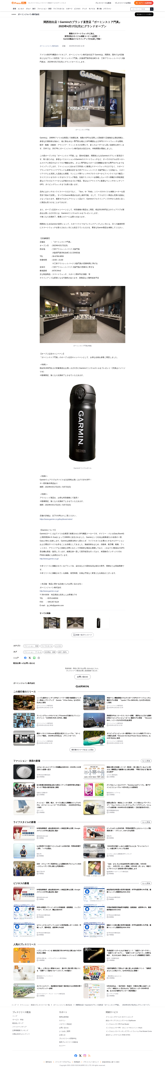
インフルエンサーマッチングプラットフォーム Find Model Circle (129, 1031)
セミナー (62, 1046)
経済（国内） (63, 652)
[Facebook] (25, 658)
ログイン (62, 1020)
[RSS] (89, 1055)
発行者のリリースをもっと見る (83, 750)
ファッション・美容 (44, 9)
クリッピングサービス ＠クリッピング (119, 1017)
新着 (14, 9)
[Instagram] (84, 1055)
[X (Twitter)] (30, 658)
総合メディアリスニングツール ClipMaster (121, 1020)
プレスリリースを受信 (123, 3)
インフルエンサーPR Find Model (117, 1024)
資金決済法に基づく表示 (110, 1062)
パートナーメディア (19, 1027)
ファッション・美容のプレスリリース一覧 (35, 1005)
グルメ (28, 9)
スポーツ (69, 9)
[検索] (151, 9)
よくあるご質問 (64, 1031)
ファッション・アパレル (33, 652)
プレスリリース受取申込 (67, 1038)
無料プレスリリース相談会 (68, 1042)
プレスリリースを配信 (103, 3)
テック (84, 9)
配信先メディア (17, 1023)
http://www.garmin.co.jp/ (49, 559)
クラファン (107, 9)
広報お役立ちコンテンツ (21, 1034)
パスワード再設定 (65, 1024)
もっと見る (146, 761)
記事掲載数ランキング (20, 1030)
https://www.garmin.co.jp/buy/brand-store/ (56, 519)
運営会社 (49, 1062)
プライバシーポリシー (91, 1062)
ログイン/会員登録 (145, 3)
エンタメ (21, 9)
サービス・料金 (17, 1019)
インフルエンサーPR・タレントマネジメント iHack (124, 1028)
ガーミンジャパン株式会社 (49, 46)
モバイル (92, 9)
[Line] (34, 658)
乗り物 (99, 9)
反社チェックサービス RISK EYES (118, 1035)
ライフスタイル (58, 9)
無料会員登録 (64, 1017)
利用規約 (77, 1062)
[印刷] (39, 658)
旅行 (34, 9)
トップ (14, 1005)
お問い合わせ (82, 677)
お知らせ (62, 1035)
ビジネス (77, 9)
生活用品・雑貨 (49, 652)
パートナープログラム (63, 1062)
